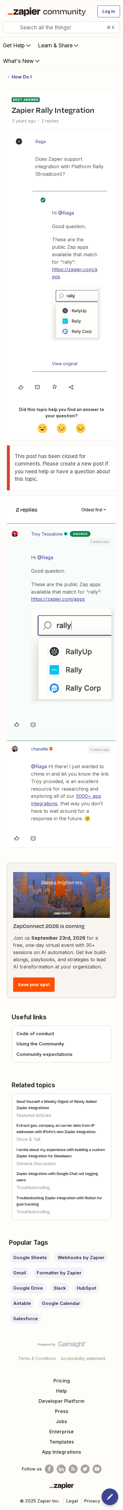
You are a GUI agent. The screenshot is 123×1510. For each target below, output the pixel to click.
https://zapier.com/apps (58, 599)
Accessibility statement (83, 1358)
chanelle (39, 749)
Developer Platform (61, 1401)
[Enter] (10, 27)
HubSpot (86, 1288)
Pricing (61, 1381)
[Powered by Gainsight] (62, 1345)
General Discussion (36, 1163)
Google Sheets (30, 1257)
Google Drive (28, 1288)
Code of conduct (35, 1033)
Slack (60, 1288)
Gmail (19, 1273)
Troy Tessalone (47, 534)
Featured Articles (33, 1115)
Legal (72, 1500)
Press (61, 1411)
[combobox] (61, 27)
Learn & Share (55, 45)
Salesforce (25, 1318)
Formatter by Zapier (59, 1273)
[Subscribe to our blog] (73, 1468)
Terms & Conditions (37, 1358)
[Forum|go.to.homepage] (48, 11)
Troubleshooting (33, 1187)
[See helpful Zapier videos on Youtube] (97, 1468)
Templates (61, 1442)
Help (61, 1391)
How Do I (22, 77)
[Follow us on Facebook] (49, 1468)
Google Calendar (61, 1303)
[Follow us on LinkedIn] (61, 1468)
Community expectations (44, 1054)
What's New (18, 61)
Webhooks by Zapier (81, 1257)
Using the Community (40, 1044)
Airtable (22, 1303)
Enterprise (61, 1432)
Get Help (14, 45)
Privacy (92, 1500)
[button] (108, 11)
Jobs (61, 1421)
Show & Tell (28, 1139)
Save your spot (34, 984)
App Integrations (61, 1452)
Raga (40, 141)
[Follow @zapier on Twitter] (85, 1468)
